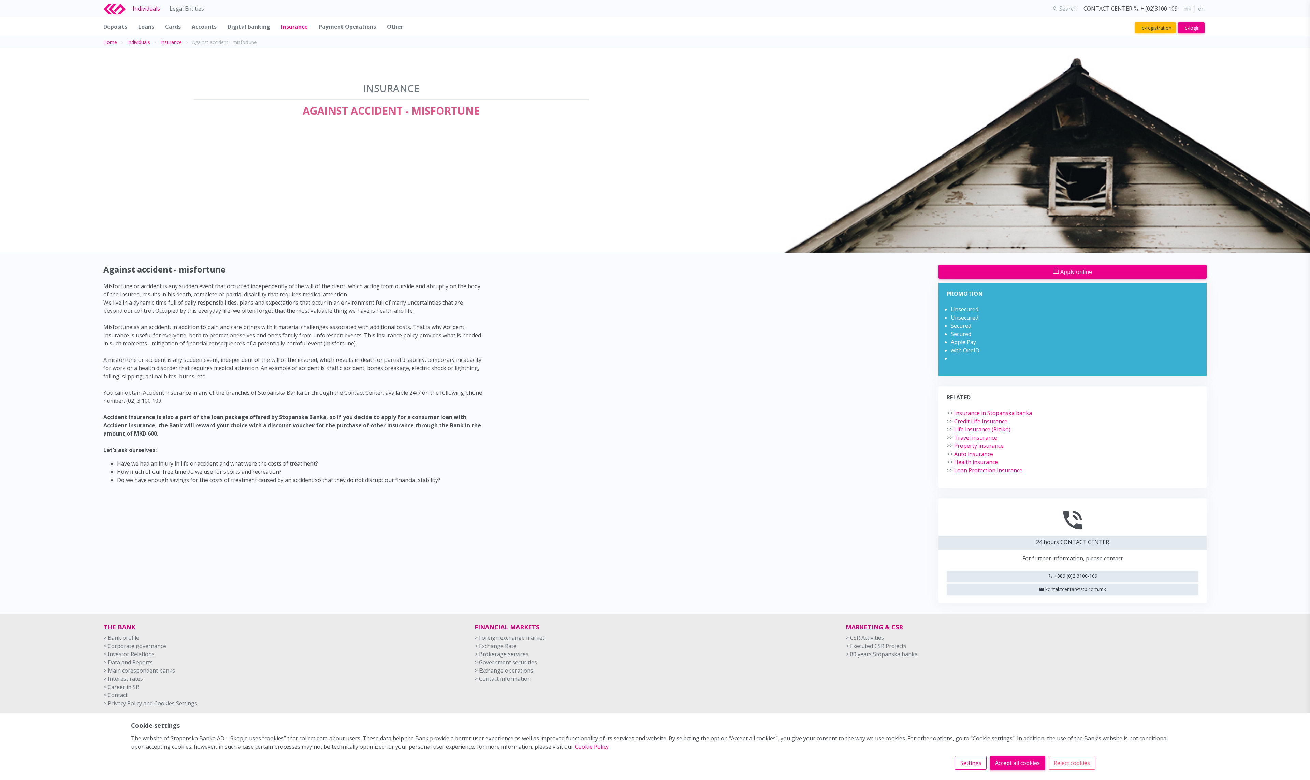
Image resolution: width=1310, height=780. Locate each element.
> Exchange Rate (495, 646)
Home (110, 42)
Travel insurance (972, 437)
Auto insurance (970, 454)
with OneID (965, 350)
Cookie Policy (592, 746)
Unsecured (964, 309)
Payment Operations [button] (347, 26)
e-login (1192, 28)
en (1201, 8)
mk (1187, 8)
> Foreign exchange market (509, 638)
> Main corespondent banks (139, 670)
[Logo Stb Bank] (118, 8)
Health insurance (972, 462)
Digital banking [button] (249, 26)
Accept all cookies (1017, 763)
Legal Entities (187, 8)
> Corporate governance (134, 646)
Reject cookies (1072, 763)
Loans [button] (146, 26)
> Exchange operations (504, 670)
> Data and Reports (128, 662)
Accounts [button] (204, 26)
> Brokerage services (501, 654)
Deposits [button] (115, 26)
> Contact (115, 695)
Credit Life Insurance (977, 421)
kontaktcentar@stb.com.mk (1075, 589)
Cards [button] (173, 26)
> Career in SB (121, 687)
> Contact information (503, 678)
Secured (961, 325)
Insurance (171, 42)
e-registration (1156, 28)
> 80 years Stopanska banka (882, 654)
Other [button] (395, 26)
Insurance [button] (294, 26)
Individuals (146, 8)
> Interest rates (123, 678)
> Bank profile (121, 638)
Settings (970, 763)
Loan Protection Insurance (984, 470)
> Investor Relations (129, 654)
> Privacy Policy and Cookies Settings (150, 703)
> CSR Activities (865, 638)
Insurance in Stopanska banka (989, 413)
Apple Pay (963, 342)
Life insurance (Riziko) (978, 429)
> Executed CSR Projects (876, 646)
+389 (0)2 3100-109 (1075, 576)
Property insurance (975, 446)
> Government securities (506, 662)
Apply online (1075, 272)
